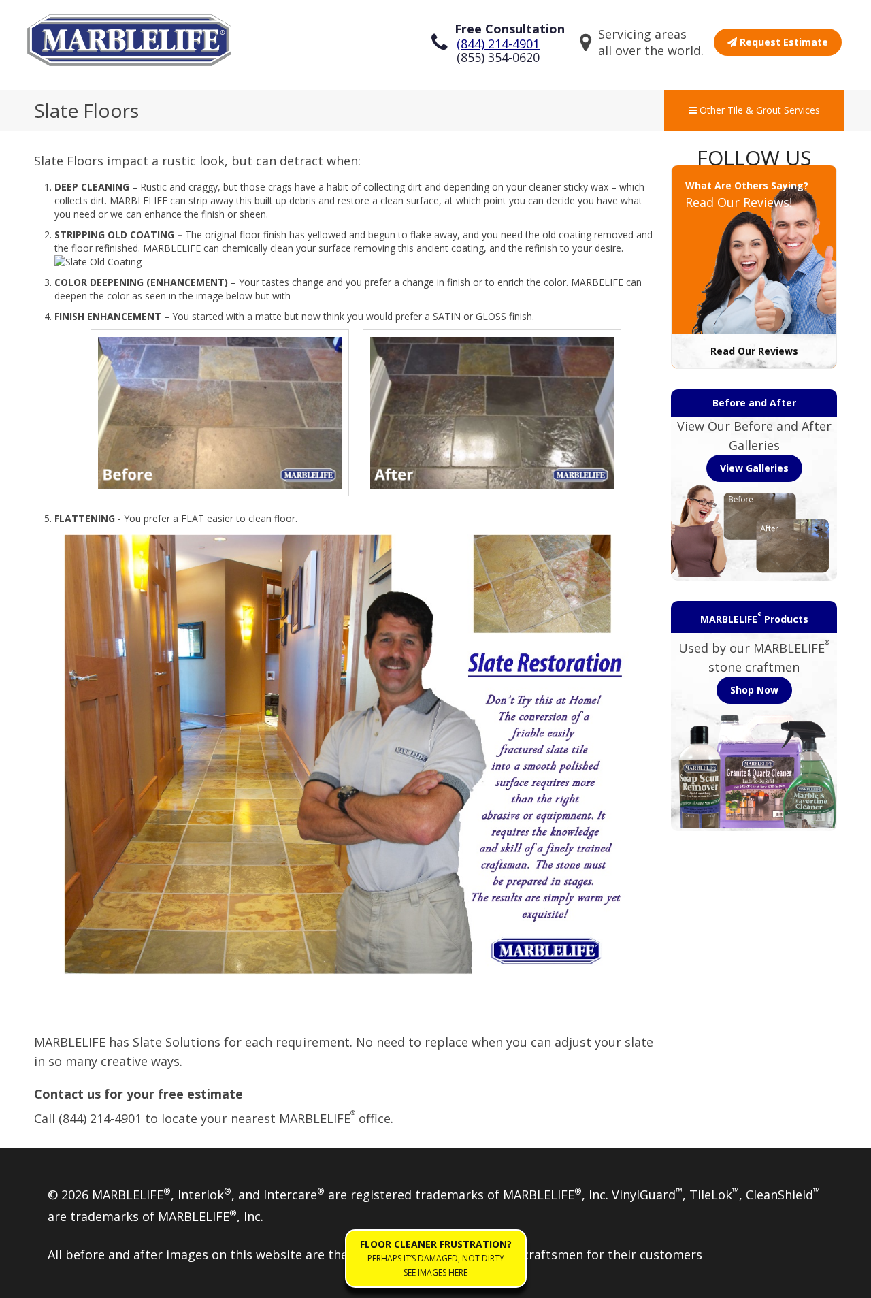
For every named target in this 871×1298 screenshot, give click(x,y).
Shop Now (754, 689)
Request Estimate (782, 41)
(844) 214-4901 (498, 43)
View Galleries (754, 467)
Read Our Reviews (754, 350)
